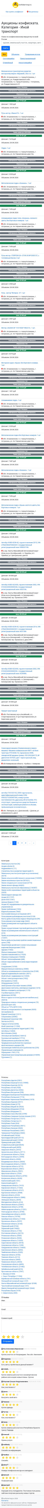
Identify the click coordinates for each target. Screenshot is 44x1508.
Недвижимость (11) (9, 869)
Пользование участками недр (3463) (15, 921)
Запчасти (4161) (7, 1021)
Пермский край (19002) (10, 1229)
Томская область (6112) (10, 1257)
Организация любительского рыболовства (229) (20, 1048)
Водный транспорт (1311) (11, 1014)
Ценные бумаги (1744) (10, 902)
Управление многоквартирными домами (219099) (20, 1055)
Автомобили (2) (7, 1012)
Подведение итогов (32, 54)
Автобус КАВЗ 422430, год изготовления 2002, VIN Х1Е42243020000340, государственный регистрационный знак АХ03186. (20, 587)
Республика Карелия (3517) (12, 1102)
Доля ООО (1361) (8, 900)
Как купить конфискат (14, 12)
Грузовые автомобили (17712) (13, 1038)
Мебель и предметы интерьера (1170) (15, 990)
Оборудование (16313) (10, 983)
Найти (5, 48)
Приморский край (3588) (11, 1143)
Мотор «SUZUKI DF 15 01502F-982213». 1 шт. (18, 328)
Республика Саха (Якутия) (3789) (14, 1114)
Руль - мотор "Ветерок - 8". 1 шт (13, 293)
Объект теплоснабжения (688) (13, 959)
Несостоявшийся (25, 63)
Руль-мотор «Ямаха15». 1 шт (12, 113)
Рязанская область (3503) (11, 1236)
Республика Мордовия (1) (11, 1111)
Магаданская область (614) (12, 1202)
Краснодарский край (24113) (12, 1138)
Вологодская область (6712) (12, 1166)
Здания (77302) (7, 950)
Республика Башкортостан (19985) (14, 1083)
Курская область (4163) (10, 1195)
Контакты (4, 1500)
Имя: (3, 1301)
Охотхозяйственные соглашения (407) (16, 914)
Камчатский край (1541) (10, 1181)
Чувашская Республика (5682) (13, 1133)
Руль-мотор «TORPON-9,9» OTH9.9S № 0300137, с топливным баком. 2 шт (20, 257)
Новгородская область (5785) (12, 1212)
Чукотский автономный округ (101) (15, 1286)
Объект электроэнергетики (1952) (14, 979)
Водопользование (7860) (11, 912)
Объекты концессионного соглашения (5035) (18, 1010)
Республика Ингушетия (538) (12, 1092)
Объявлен (15, 54)
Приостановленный (27, 58)
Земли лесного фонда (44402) (12, 885)
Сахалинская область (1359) (12, 1245)
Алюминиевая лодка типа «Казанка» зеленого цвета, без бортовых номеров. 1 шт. (19, 219)
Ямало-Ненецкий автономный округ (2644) (18, 1288)
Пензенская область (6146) (12, 1224)
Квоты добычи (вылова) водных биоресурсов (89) (20, 919)
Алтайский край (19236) (10, 1135)
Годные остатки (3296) (10, 1024)
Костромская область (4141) (12, 1190)
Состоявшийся (8, 58)
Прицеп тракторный (9, 711)
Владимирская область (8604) (13, 1162)
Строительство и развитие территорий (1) (17, 871)
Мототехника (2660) (9, 1033)
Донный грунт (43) (8, 1005)
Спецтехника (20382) (9, 1017)
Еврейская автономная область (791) (16, 1279)
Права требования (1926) (11, 909)
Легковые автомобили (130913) (13, 1036)
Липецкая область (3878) (11, 1200)
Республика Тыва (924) (10, 1123)
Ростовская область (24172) (12, 1233)
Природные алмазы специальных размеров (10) (20, 1002)
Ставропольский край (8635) (12, 1145)
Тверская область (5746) (11, 1255)
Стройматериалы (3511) (10, 993)
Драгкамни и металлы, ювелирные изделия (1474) (20, 988)
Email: (3, 1309)
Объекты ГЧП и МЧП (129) (11, 1007)
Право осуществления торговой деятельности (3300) (21, 928)
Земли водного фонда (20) (11, 895)
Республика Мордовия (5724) (12, 1109)
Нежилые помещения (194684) (13, 957)
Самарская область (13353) (12, 1241)
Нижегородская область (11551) (14, 1209)
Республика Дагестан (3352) (12, 1090)
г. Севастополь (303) (9, 1293)
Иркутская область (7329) (11, 1174)
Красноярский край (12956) (12, 1140)
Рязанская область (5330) (11, 1238)
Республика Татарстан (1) (11, 1121)
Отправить (7, 1341)
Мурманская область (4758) (12, 1207)
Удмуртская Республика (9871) (13, 1126)
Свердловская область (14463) (13, 1248)
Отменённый (8, 63)
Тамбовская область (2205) (12, 1252)
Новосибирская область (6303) (13, 1214)
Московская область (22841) (12, 1205)
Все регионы (33, 12)
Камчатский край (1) (9, 1183)
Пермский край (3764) (10, 1226)
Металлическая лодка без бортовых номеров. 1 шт (21, 435)
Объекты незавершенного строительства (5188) (20, 971)
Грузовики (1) (6, 1057)
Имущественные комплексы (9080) (15, 969)
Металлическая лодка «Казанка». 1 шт (16, 183)
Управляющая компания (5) (12, 1050)
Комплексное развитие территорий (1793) (17, 1029)
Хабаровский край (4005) (11, 1147)
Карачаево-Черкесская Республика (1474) (17, 1100)
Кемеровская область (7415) (12, 1186)
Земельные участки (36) (10, 864)
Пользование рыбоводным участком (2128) (18, 916)
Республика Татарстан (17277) (13, 1119)
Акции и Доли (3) (7, 866)
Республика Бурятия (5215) (12, 1085)
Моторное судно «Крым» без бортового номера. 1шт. (19, 364)
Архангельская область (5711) (13, 1152)
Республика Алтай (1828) (11, 1088)
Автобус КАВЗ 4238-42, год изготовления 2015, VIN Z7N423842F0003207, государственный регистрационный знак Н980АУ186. (20, 545)
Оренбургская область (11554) (13, 1219)
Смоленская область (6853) (12, 1250)
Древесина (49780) (8, 995)
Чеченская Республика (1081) (13, 1131)
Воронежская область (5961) (12, 1169)
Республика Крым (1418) (11, 1291)
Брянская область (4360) (11, 1159)
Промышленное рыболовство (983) (15, 1041)
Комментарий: (6, 1318)
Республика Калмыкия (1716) (12, 1097)
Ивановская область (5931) (12, 1171)
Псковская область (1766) (11, 1231)
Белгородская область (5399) (12, 1157)
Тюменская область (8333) (11, 1262)
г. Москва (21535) (8, 1274)
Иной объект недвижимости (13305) (15, 976)
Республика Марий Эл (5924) (12, 1107)
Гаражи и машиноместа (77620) (13, 955)
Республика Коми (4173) (10, 1104)
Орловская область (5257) (11, 1221)
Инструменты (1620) (9, 981)
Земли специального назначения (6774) (16, 883)
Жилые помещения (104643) (12, 952)
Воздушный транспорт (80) (11, 1019)
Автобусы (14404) (8, 1031)
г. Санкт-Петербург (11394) (11, 1276)
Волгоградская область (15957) (13, 1164)
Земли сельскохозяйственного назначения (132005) (21, 878)
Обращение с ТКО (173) (10, 1052)
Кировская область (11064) (12, 1188)
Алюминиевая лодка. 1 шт (11, 400)
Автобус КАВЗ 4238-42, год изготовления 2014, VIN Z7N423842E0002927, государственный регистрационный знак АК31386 (20, 629)
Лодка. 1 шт (5, 148)
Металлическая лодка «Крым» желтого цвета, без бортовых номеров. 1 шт (20, 506)
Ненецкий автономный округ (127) (14, 1281)
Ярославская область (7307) (12, 1272)
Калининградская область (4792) (14, 1176)
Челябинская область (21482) (13, 1267)
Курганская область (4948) (11, 1193)
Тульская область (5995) (11, 1260)
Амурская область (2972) (11, 1150)
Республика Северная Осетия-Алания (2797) (18, 1116)
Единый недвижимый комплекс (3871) (16, 974)
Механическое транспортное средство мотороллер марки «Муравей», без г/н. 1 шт (18, 72)
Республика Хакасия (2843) (12, 1128)
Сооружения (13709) (9, 967)
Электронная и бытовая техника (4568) (16, 986)
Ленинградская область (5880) (13, 1197)
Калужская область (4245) (11, 1178)
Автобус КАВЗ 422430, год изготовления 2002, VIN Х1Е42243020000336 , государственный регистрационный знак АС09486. (20, 671)
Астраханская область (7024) (12, 1154)
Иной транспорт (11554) (10, 1026)
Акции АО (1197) (7, 897)
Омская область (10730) (10, 1217)
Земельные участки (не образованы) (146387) (19, 888)
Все (4, 54)
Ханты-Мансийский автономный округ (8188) (19, 1283)
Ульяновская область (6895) (12, 1264)
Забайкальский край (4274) (12, 1269)
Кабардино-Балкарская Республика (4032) (18, 1095)
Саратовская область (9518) (12, 1243)
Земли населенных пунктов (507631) (15, 881)
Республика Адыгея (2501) (11, 1080)
